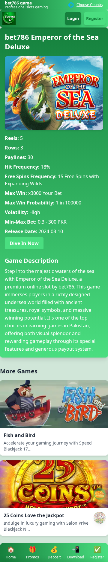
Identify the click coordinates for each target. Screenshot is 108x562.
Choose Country (89, 4)
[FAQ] (100, 494)
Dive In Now (24, 243)
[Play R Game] (100, 518)
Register (94, 18)
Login (73, 18)
